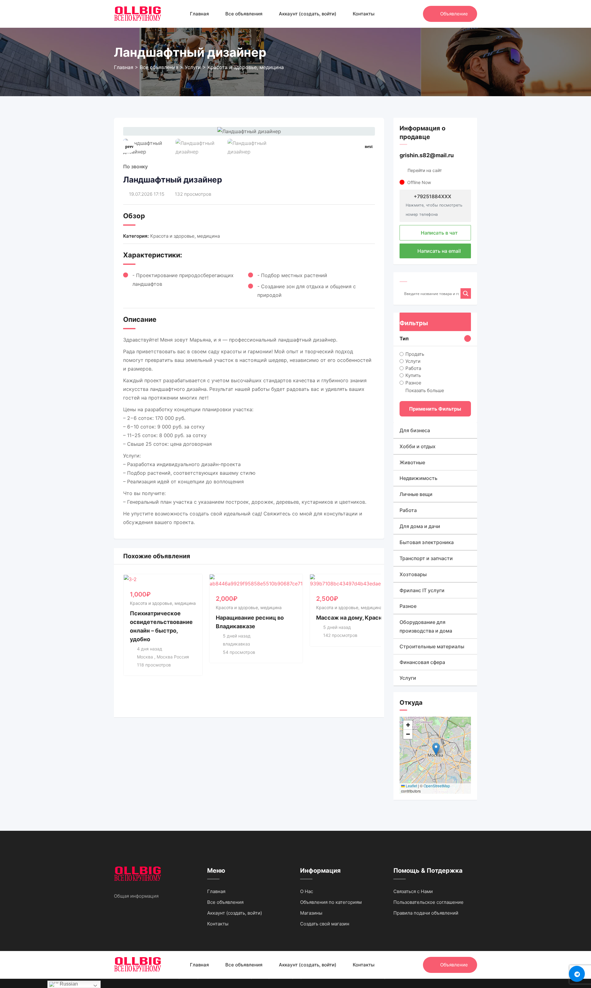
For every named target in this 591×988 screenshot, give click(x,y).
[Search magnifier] (465, 293)
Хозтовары (413, 574)
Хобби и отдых (418, 446)
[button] (369, 147)
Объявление (454, 14)
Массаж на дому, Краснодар (356, 617)
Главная (199, 14)
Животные (412, 462)
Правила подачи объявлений (425, 913)
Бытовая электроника (427, 542)
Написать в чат (439, 233)
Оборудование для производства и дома (426, 626)
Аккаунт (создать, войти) (307, 14)
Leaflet (411, 785)
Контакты (364, 14)
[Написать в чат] (405, 14)
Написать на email (438, 251)
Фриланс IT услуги (422, 590)
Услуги (412, 361)
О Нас (306, 891)
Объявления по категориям (331, 902)
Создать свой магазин (324, 924)
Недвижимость (418, 478)
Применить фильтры (435, 409)
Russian (68, 983)
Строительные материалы (432, 646)
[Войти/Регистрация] (415, 14)
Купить (413, 375)
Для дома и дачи (420, 526)
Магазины (311, 913)
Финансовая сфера (422, 662)
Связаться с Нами (413, 891)
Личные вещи (416, 494)
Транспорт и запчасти (426, 558)
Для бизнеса (415, 430)
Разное (413, 382)
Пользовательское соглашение (428, 902)
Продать (414, 354)
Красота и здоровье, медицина (185, 236)
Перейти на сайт (425, 170)
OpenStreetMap (437, 785)
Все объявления (244, 14)
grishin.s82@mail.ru (427, 155)
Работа (413, 368)
